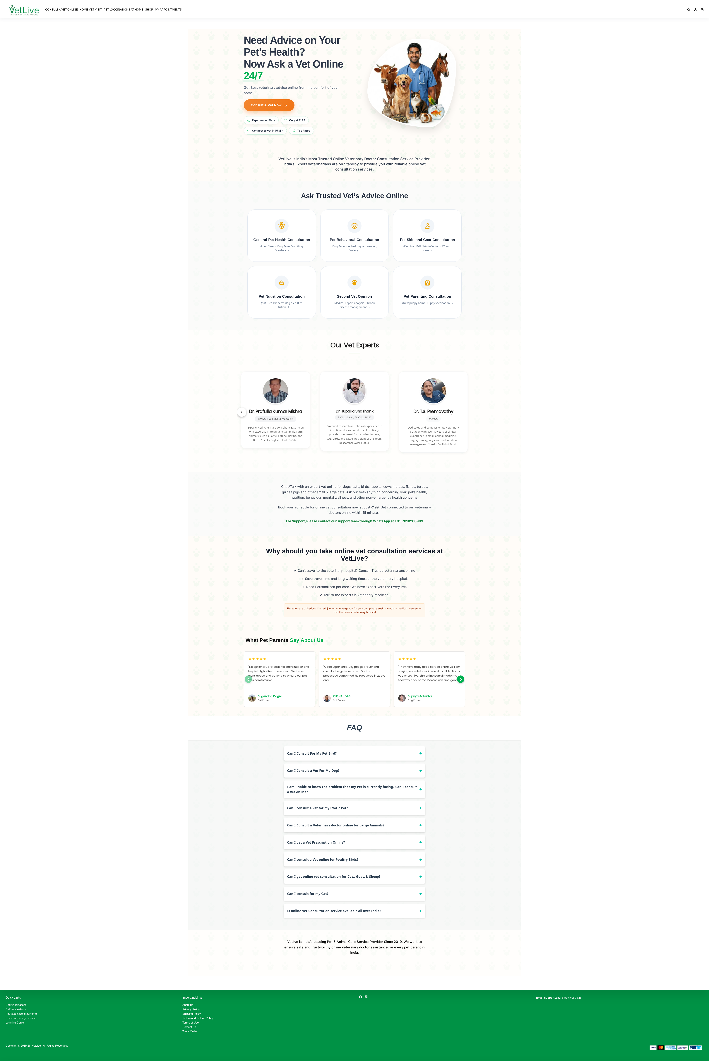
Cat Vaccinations (16, 1009)
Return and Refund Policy (197, 1018)
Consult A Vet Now (266, 105)
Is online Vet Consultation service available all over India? (334, 911)
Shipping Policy (191, 1013)
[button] (241, 412)
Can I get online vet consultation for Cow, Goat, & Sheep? (333, 876)
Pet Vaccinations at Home (123, 9)
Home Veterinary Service (21, 1018)
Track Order (189, 1031)
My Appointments (168, 9)
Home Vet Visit (91, 9)
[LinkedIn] (366, 996)
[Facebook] (360, 996)
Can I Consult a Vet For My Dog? (313, 770)
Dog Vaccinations (16, 1004)
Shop (149, 9)
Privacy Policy (191, 1009)
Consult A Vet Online (61, 9)
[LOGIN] (695, 9)
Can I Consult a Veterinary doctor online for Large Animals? (335, 825)
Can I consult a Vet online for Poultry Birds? (322, 859)
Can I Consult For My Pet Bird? (312, 753)
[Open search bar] (689, 9)
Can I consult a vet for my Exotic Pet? (317, 808)
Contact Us (189, 1027)
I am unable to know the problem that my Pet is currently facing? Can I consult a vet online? (352, 789)
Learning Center (15, 1022)
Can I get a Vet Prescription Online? (316, 842)
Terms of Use (190, 1022)
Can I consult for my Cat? (307, 893)
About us (187, 1004)
